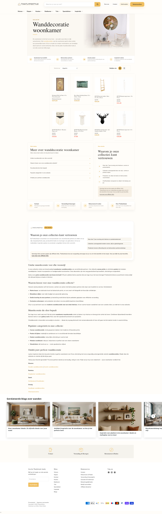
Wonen (20, 11)
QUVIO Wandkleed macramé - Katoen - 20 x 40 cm (81, 130)
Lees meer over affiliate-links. (107, 194)
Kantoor (56, 477)
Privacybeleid (31, 502)
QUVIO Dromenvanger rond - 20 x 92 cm (124, 130)
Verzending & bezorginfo (88, 477)
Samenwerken (137, 4)
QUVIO (96, 100)
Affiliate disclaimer (86, 487)
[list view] (124, 68)
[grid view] (120, 68)
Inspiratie (78, 11)
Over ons (106, 4)
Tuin (57, 11)
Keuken (38, 11)
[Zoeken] (97, 4)
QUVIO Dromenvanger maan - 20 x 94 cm (125, 96)
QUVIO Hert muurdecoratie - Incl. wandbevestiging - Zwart (102, 130)
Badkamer (48, 11)
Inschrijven (33, 485)
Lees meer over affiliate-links (40, 256)
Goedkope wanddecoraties (36, 388)
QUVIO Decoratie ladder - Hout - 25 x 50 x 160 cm (102, 96)
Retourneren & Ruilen (87, 474)
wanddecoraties (48, 41)
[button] (153, 416)
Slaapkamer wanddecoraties (36, 374)
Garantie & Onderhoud (87, 479)
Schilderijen (31, 381)
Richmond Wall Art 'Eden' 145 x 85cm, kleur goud (59, 96)
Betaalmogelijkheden (87, 482)
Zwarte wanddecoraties (51, 367)
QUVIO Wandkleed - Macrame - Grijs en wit (59, 130)
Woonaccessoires (33, 392)
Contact (115, 4)
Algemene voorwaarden (43, 502)
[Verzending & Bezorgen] (81, 451)
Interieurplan (124, 4)
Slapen (29, 11)
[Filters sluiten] (0, 512)
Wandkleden (40, 381)
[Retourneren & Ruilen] (111, 451)
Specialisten (67, 11)
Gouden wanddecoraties (35, 367)
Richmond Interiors (56, 99)
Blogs (55, 492)
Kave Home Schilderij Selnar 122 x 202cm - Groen (82, 96)
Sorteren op (57, 68)
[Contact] (50, 451)
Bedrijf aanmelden (86, 484)
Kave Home (77, 99)
